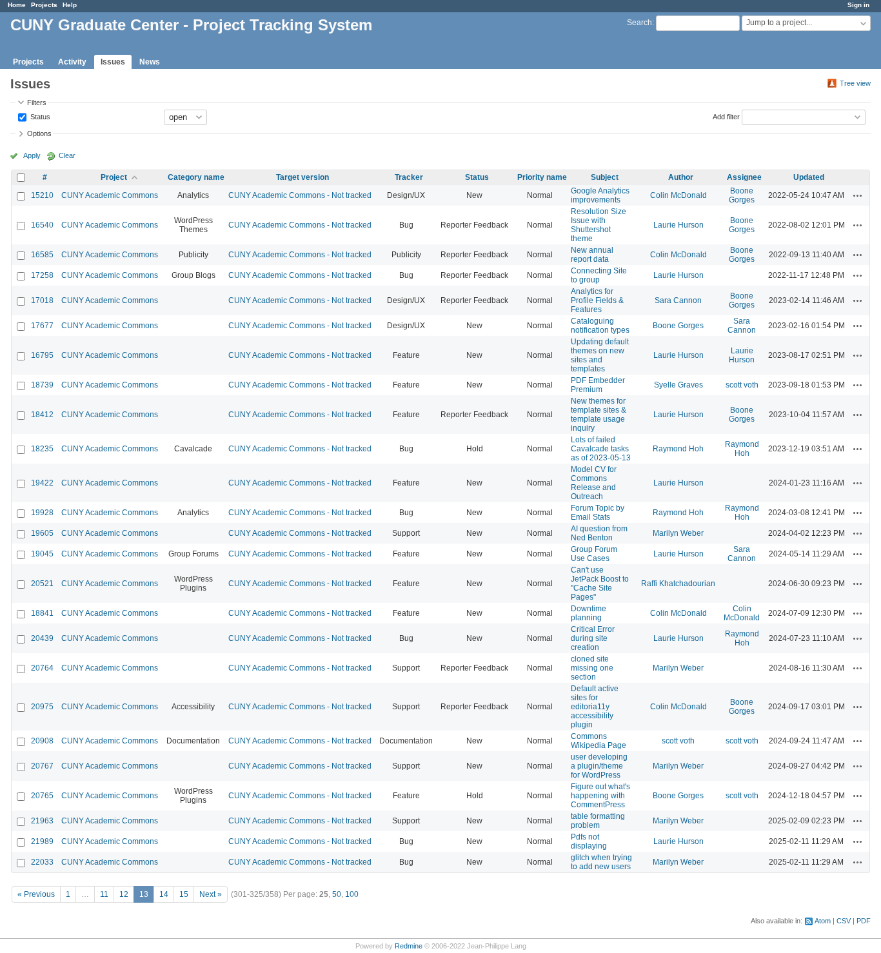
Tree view (855, 83)
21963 (42, 820)
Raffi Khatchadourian (678, 583)
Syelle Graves (678, 384)
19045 (42, 553)
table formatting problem (598, 821)
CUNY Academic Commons (109, 195)
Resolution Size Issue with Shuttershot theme (598, 225)
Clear (67, 155)
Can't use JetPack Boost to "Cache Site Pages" (600, 583)
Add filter (726, 116)
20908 (42, 740)
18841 (42, 613)
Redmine (408, 946)
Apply (32, 155)
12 (123, 894)
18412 (42, 414)
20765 (42, 795)
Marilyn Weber (678, 533)
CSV (843, 921)
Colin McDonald (678, 195)
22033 (42, 862)
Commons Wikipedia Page (598, 741)
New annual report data (592, 255)
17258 (42, 275)
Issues (113, 61)
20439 (42, 638)
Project (114, 177)
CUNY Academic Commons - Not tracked (299, 195)
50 (336, 894)
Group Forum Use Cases (594, 554)
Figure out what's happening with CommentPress (600, 795)
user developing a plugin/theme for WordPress (599, 766)
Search (639, 22)
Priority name (542, 177)
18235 (42, 448)
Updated (808, 177)
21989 (42, 841)
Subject (605, 177)
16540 (42, 225)
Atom (823, 921)
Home (17, 4)
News (149, 61)
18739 (42, 384)
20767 (42, 766)
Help (70, 4)
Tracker (409, 177)
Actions (858, 195)
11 (104, 894)
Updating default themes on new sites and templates (600, 355)
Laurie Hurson (678, 225)
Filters (36, 102)
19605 (42, 533)
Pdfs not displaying (589, 841)
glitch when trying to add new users (601, 862)
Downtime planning (588, 613)
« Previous (36, 894)
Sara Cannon (678, 300)
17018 (42, 300)
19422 (42, 482)
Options (39, 133)
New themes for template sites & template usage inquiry (598, 415)
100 (352, 894)
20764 (42, 668)
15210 (42, 195)
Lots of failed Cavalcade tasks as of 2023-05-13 (601, 448)
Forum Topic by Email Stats (597, 513)
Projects (44, 4)
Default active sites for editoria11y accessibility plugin (595, 706)
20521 (42, 583)
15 (183, 894)
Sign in (858, 4)
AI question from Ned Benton (599, 533)
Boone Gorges (742, 195)
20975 (42, 706)
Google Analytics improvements (600, 195)
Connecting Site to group (599, 275)
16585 (42, 254)
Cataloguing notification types (600, 326)
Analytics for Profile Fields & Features (597, 300)
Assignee (744, 177)
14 (163, 894)
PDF (863, 921)
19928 (42, 512)
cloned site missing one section (592, 668)
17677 (42, 325)
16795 (42, 355)
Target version (302, 177)
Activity (72, 61)
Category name (196, 177)
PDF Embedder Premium (598, 385)
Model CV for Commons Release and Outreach (594, 483)
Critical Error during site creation (593, 638)
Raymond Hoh (678, 448)
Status (39, 116)
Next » (210, 894)
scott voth (742, 384)
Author (680, 177)
